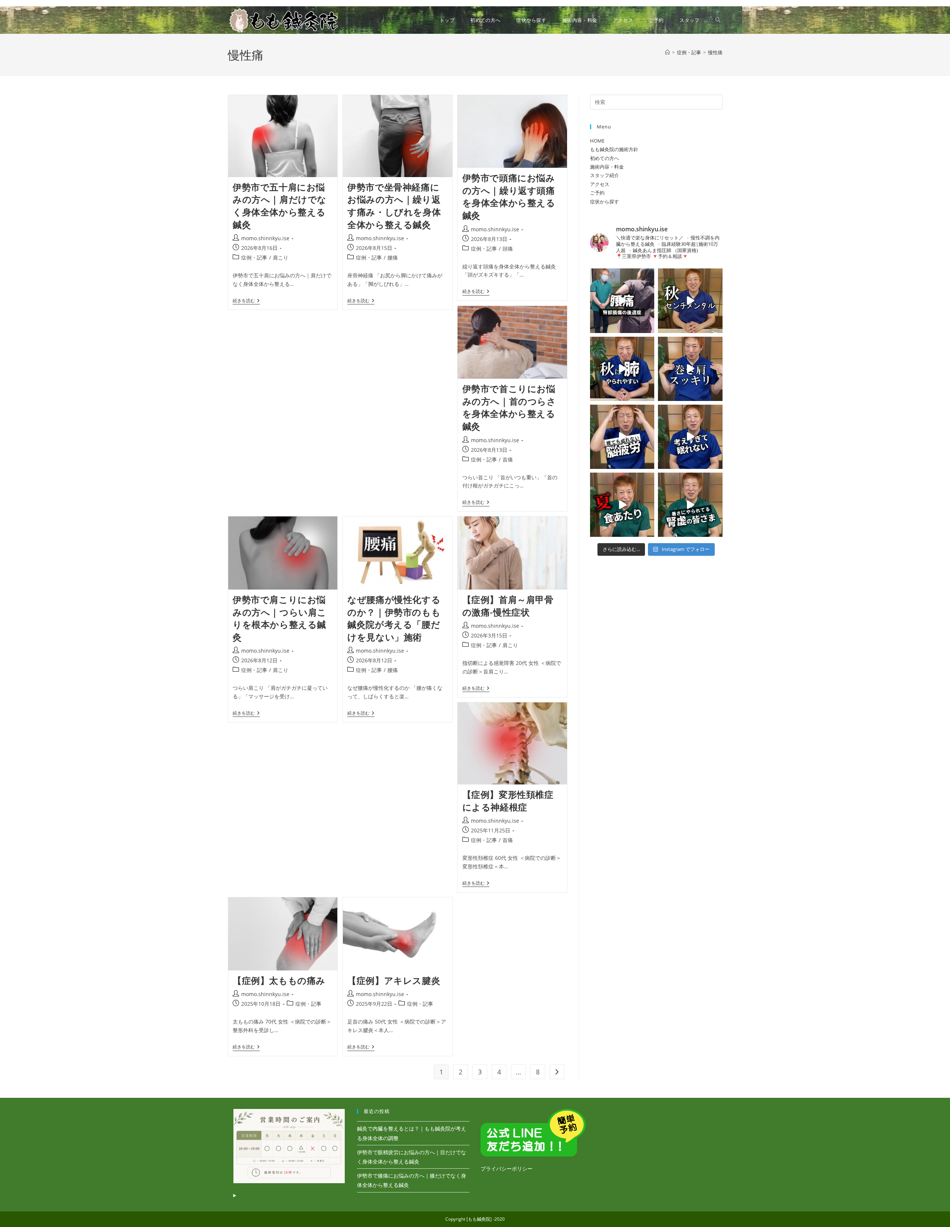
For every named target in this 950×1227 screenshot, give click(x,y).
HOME (597, 140)
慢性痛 (715, 52)
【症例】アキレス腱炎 (393, 980)
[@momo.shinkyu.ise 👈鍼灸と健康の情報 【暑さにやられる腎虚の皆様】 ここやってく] (690, 505)
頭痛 (507, 248)
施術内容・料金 (607, 166)
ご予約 (597, 192)
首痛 (507, 459)
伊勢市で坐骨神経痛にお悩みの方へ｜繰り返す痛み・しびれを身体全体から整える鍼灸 (394, 206)
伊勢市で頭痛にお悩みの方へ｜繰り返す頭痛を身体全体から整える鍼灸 (509, 196)
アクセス (599, 184)
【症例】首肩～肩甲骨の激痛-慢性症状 (508, 605)
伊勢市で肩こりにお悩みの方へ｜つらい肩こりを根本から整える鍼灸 (280, 618)
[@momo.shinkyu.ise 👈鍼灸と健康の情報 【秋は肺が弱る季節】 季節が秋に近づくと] (622, 369)
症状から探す (604, 201)
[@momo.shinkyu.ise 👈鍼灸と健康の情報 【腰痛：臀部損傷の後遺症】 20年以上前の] (622, 300)
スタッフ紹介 (604, 175)
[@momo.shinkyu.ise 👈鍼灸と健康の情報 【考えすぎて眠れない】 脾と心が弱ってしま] (690, 437)
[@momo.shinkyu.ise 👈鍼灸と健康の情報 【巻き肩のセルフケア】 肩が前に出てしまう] (690, 369)
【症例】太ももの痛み (279, 980)
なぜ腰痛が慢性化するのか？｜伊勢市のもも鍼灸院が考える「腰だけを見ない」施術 (393, 618)
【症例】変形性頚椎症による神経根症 (508, 800)
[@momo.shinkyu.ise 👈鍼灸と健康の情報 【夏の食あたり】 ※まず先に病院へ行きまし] (622, 505)
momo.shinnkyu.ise (265, 238)
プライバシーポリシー (507, 1168)
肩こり (280, 257)
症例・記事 (254, 257)
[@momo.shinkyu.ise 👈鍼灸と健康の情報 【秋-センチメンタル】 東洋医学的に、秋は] (690, 300)
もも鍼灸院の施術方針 (614, 149)
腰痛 (392, 257)
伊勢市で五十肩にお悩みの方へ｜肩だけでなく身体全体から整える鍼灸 (280, 206)
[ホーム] (667, 52)
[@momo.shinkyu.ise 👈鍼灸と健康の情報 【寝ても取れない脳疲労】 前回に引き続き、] (622, 437)
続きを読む (246, 301)
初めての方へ (604, 158)
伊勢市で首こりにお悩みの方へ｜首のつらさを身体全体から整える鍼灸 (509, 407)
